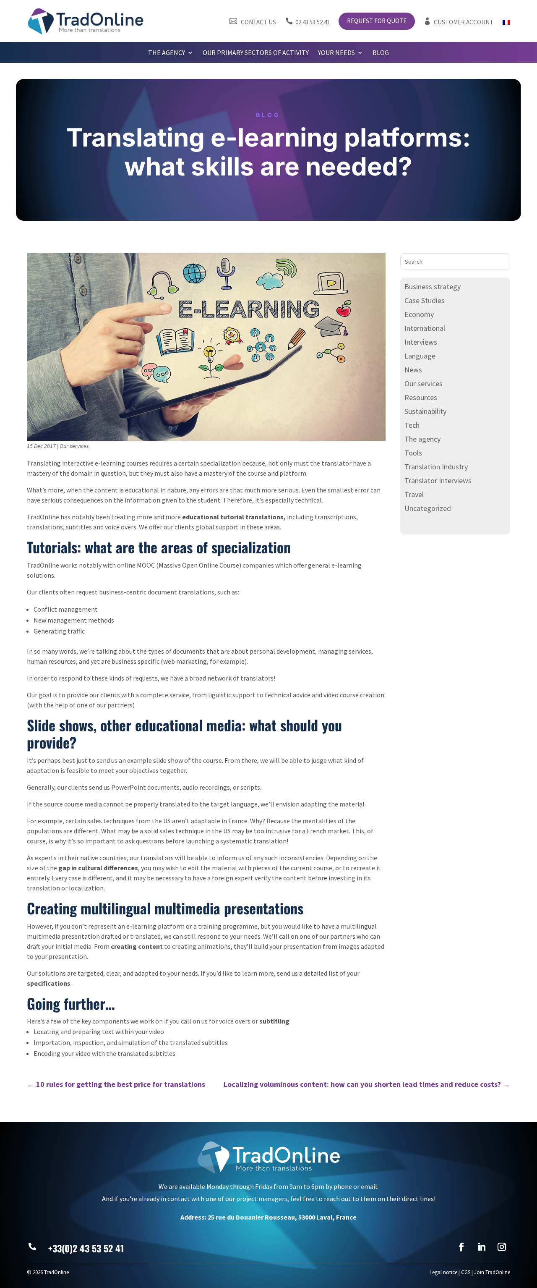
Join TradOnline (492, 1272)
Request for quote (377, 21)
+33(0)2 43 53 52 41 (86, 1248)
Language (419, 356)
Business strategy (432, 286)
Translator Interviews (438, 480)
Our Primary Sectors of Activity (256, 53)
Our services (74, 446)
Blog (381, 53)
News (413, 369)
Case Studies (424, 300)
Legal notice (443, 1272)
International (424, 328)
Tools (413, 453)
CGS (465, 1272)
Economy (419, 314)
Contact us (252, 22)
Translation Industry (436, 466)
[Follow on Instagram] (501, 1246)
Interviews (420, 342)
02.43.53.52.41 (307, 22)
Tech (412, 425)
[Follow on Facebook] (461, 1246)
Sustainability (425, 411)
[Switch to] (506, 24)
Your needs (336, 53)
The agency (166, 53)
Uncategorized (427, 508)
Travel (414, 494)
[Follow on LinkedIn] (481, 1246)
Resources (420, 397)
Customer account (458, 22)
